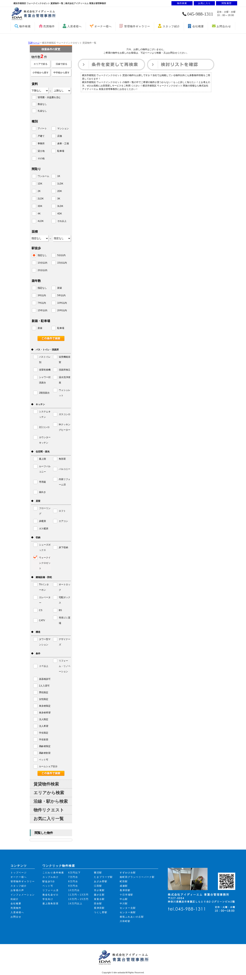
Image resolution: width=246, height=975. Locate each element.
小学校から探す (40, 72)
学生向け (47, 899)
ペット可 (47, 886)
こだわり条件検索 (53, 872)
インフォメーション (23, 894)
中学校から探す (61, 72)
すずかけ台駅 (128, 872)
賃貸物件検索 (46, 784)
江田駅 (98, 886)
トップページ (19, 872)
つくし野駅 (100, 912)
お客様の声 (17, 890)
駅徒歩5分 (48, 881)
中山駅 (124, 899)
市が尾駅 (99, 890)
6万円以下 (74, 872)
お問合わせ (224, 26)
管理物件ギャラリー (137, 26)
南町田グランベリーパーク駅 (137, 877)
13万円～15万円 (78, 899)
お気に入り (204, 3)
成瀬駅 (124, 886)
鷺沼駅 (98, 872)
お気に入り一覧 (49, 818)
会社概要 (198, 26)
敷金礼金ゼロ (50, 894)
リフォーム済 (50, 890)
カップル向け (50, 877)
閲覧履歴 (227, 3)
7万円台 (73, 877)
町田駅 (124, 881)
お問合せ (16, 916)
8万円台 (73, 881)
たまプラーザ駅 (103, 877)
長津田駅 (99, 908)
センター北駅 (128, 908)
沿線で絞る (61, 64)
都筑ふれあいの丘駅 (132, 916)
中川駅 (124, 903)
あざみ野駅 (100, 881)
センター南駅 (128, 912)
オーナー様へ (103, 26)
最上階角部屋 (50, 903)
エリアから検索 (49, 792)
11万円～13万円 (78, 894)
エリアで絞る (40, 64)
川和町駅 (125, 921)
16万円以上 (75, 903)
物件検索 (25, 26)
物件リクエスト (49, 810)
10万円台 (74, 890)
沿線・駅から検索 (51, 801)
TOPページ (34, 42)
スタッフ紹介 (171, 26)
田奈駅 (98, 903)
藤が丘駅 (99, 894)
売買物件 (49, 26)
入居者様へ (74, 26)
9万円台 (73, 886)
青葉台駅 (99, 899)
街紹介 (15, 899)
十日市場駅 (126, 894)
